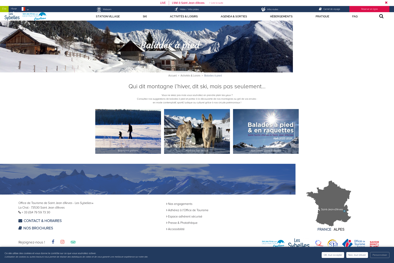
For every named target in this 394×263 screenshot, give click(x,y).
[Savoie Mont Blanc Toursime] (374, 244)
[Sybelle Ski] (299, 244)
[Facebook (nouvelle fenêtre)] (53, 242)
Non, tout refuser (357, 255)
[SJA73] (333, 244)
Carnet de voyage (332, 9)
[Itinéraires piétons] (128, 131)
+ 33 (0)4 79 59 (32, 212)
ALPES (339, 229)
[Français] (24, 9)
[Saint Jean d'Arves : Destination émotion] (273, 244)
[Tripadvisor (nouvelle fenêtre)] (73, 242)
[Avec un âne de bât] (197, 131)
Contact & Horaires (43, 221)
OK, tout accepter (333, 255)
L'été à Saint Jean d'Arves (188, 3)
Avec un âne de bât (197, 150)
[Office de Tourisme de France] (354, 244)
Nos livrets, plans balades (266, 150)
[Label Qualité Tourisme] (318, 244)
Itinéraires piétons (128, 150)
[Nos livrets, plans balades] (266, 131)
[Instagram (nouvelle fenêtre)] (62, 242)
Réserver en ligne (369, 9)
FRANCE (324, 229)
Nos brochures (38, 228)
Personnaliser (380, 255)
